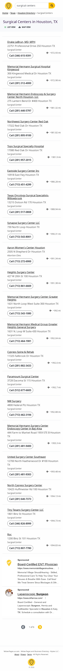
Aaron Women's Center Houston (26, 247)
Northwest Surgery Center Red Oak (27, 121)
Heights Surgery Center (21, 272)
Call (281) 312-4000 (20, 83)
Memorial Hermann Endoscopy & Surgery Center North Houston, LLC (31, 95)
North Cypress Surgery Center (24, 485)
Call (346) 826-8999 (20, 523)
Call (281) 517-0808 (20, 212)
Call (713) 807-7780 (20, 548)
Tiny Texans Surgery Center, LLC (25, 510)
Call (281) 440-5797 (20, 110)
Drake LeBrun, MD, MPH (21, 42)
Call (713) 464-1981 (20, 341)
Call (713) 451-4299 (20, 184)
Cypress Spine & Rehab (20, 352)
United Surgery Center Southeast (26, 457)
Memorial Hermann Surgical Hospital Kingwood (28, 68)
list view (11, 27)
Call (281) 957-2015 (20, 160)
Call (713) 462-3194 (20, 414)
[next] (43, 627)
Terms (29, 654)
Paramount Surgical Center (23, 376)
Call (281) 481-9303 (20, 474)
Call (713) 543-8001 (20, 236)
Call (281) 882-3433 (20, 365)
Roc (9, 534)
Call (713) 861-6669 (20, 286)
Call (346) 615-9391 (20, 55)
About (17, 654)
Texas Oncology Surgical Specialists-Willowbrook (28, 197)
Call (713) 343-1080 (20, 313)
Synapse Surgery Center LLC (23, 223)
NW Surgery (14, 401)
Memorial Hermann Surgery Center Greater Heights (32, 298)
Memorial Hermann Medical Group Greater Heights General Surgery (32, 326)
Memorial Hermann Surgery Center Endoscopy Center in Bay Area (27, 427)
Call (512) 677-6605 (20, 390)
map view (26, 27)
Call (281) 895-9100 (20, 135)
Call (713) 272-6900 (20, 261)
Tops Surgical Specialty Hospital (25, 146)
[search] (52, 5)
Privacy (23, 654)
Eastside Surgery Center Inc (23, 171)
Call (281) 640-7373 (20, 499)
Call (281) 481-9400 (20, 446)
